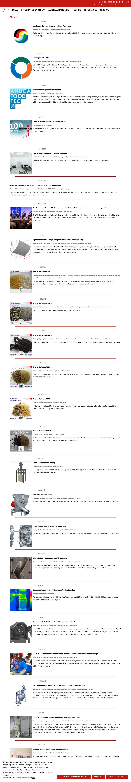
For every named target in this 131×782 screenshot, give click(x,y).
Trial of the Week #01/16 (42, 431)
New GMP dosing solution (42, 494)
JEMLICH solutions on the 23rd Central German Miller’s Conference (35, 185)
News (111, 5)
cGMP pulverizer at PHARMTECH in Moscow (49, 526)
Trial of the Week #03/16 (42, 367)
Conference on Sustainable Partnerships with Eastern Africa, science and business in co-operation (70, 208)
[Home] (8, 10)
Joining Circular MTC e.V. (42, 58)
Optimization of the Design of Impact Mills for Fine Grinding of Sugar (58, 240)
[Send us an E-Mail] (114, 2)
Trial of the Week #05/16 (42, 303)
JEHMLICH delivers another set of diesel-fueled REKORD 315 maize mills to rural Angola (66, 654)
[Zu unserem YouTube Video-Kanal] (120, 2)
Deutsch (126, 2)
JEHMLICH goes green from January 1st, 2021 (50, 121)
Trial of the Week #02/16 (42, 399)
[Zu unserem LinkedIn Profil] (117, 2)
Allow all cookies (117, 777)
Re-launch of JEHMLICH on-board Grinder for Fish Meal (54, 622)
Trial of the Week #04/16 (42, 335)
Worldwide (104, 5)
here (11, 775)
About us (96, 5)
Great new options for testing (44, 463)
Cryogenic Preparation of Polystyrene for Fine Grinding (54, 590)
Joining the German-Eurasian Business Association (52, 26)
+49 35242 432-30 (106, 2)
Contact (117, 5)
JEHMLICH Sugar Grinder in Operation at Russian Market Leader (57, 717)
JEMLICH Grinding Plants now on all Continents (50, 749)
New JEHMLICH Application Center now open (50, 153)
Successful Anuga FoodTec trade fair (47, 90)
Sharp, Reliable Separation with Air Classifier (50, 558)
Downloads (125, 5)
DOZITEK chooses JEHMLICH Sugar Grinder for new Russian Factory (59, 685)
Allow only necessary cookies (74, 777)
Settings (98, 777)
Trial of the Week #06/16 (42, 272)
